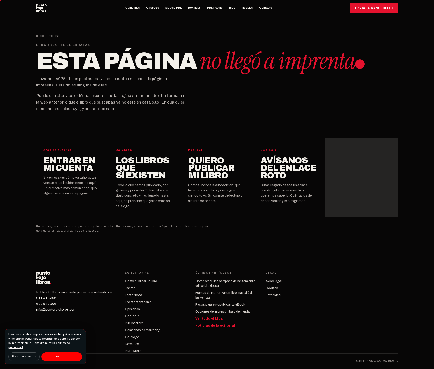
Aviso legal (274, 281)
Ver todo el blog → (211, 318)
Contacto (265, 7)
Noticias (247, 7)
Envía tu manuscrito (374, 8)
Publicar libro (134, 323)
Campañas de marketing (142, 330)
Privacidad (273, 295)
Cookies (272, 288)
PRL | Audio (215, 7)
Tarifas (130, 288)
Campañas (132, 7)
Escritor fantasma (138, 302)
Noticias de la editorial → (217, 325)
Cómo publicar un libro (141, 281)
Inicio (40, 35)
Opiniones (132, 309)
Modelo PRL (173, 7)
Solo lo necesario (24, 356)
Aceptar (62, 356)
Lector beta (133, 295)
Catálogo (152, 7)
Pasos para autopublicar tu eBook (220, 304)
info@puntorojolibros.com (56, 309)
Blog (232, 7)
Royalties (194, 7)
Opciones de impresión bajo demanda (222, 311)
